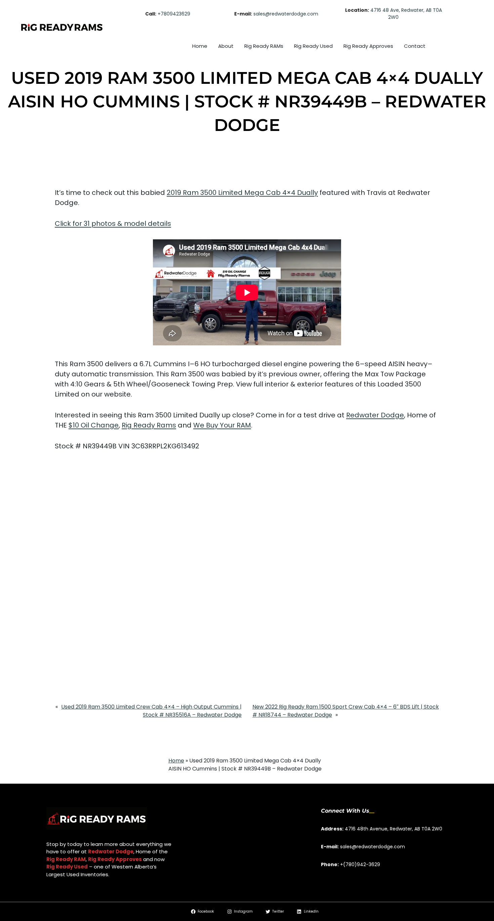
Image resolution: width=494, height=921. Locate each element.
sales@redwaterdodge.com (285, 13)
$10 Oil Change (94, 425)
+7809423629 (174, 13)
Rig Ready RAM (66, 859)
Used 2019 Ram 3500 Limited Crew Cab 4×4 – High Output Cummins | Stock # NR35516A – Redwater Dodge (151, 711)
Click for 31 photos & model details (113, 223)
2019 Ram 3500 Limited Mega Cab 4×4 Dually (242, 192)
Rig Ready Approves (115, 859)
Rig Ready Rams (149, 425)
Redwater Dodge (375, 415)
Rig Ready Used (67, 866)
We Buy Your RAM (222, 425)
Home (176, 760)
